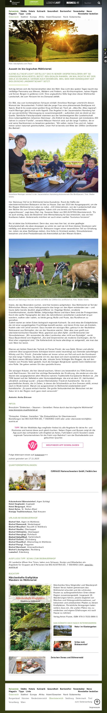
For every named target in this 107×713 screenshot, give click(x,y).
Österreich (14, 17)
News (89, 11)
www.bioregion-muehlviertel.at (23, 410)
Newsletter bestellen (88, 13)
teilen (105, 57)
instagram (39, 455)
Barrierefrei (65, 11)
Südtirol (24, 17)
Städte (24, 11)
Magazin (13, 13)
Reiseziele (14, 11)
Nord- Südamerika (72, 17)
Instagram (105, 61)
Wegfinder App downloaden (62, 445)
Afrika (41, 17)
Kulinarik (41, 11)
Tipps (21, 13)
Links (28, 13)
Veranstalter (79, 11)
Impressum (94, 707)
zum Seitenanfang (83, 702)
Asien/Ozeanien (53, 17)
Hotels (32, 11)
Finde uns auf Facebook (105, 53)
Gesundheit (52, 11)
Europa (33, 17)
